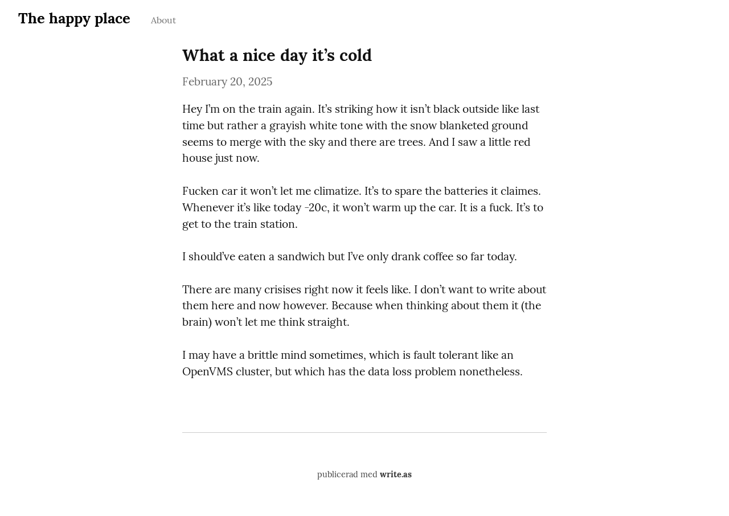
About (163, 20)
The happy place (74, 18)
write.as (396, 474)
